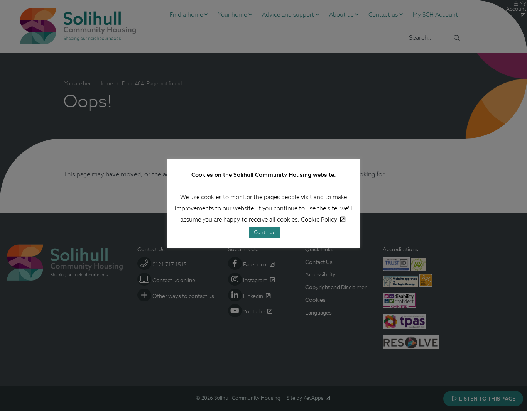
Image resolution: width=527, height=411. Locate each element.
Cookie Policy (319, 219)
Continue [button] (264, 232)
